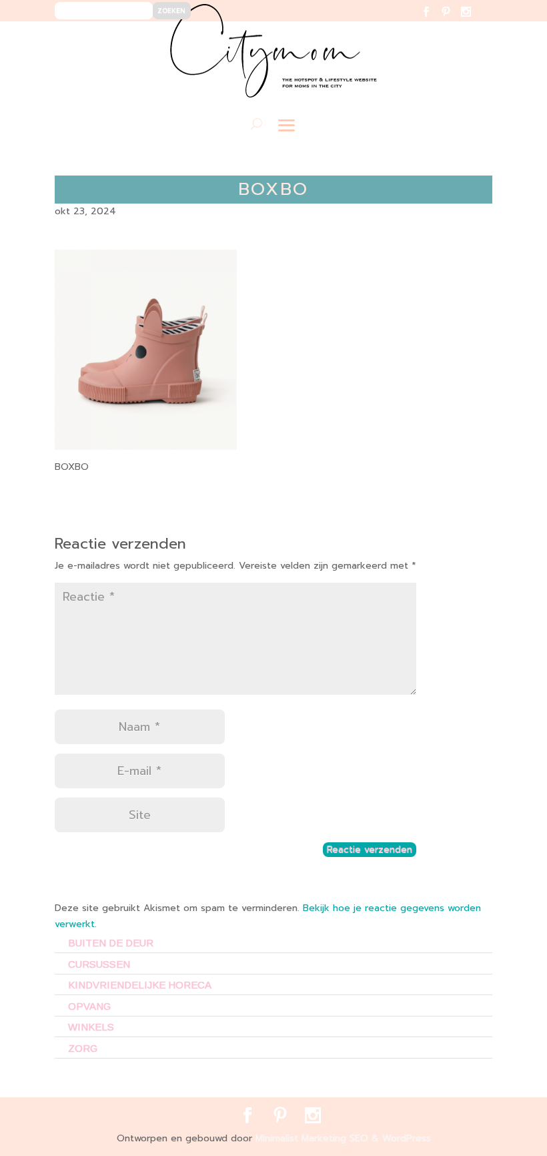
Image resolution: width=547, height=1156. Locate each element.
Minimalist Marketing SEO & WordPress (343, 1138)
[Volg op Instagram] (474, 20)
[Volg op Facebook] (434, 20)
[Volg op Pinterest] (454, 20)
